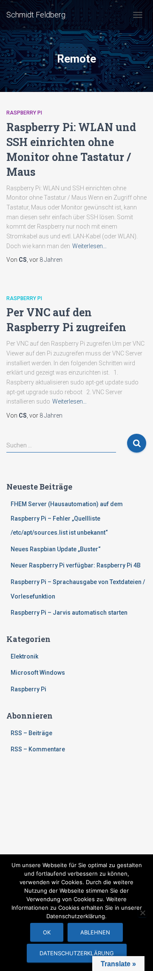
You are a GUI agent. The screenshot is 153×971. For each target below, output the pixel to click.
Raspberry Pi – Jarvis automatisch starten (69, 612)
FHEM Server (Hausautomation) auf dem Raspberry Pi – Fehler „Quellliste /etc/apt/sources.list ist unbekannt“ (67, 518)
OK (47, 932)
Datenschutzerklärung (77, 953)
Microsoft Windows (38, 672)
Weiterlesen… (89, 246)
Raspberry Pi (24, 113)
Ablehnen (95, 932)
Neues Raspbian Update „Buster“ (56, 549)
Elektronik (24, 656)
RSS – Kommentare (38, 749)
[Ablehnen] (142, 912)
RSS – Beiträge (31, 733)
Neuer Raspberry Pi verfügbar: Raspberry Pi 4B (76, 565)
